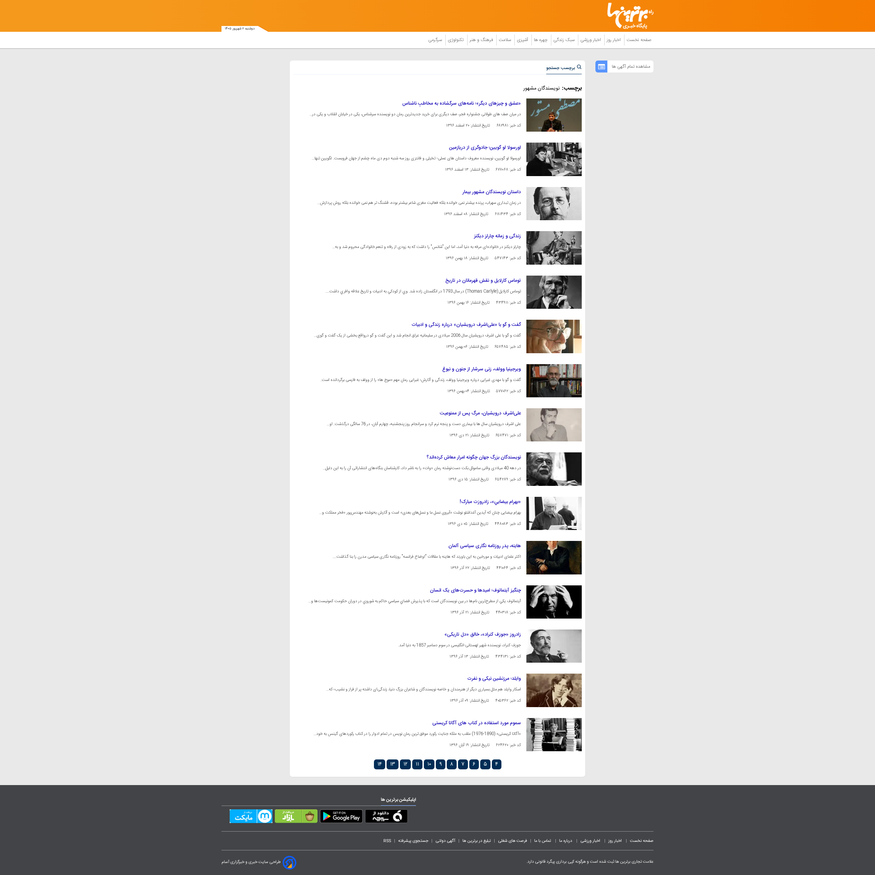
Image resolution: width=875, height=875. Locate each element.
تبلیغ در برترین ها (476, 840)
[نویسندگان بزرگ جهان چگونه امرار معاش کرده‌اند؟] (554, 469)
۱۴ (379, 764)
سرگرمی (435, 40)
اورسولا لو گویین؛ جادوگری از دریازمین (485, 147)
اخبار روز (614, 40)
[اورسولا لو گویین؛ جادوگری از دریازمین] (554, 159)
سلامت (505, 40)
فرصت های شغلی (512, 840)
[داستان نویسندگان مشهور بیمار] (554, 203)
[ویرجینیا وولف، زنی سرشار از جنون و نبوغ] (554, 380)
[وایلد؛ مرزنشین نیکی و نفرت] (554, 690)
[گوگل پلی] (341, 817)
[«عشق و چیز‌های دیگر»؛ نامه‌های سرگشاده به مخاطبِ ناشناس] (554, 115)
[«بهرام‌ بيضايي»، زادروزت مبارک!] (554, 513)
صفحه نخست (639, 40)
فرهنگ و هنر (482, 40)
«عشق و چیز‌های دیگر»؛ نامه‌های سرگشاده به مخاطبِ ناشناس (461, 103)
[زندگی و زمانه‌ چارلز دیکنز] (554, 247)
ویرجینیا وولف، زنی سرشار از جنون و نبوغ (481, 369)
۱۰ (429, 764)
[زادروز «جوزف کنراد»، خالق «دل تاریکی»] (554, 646)
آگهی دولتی (445, 840)
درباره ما (566, 840)
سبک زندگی (564, 40)
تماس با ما (543, 840)
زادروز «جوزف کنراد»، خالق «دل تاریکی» (482, 634)
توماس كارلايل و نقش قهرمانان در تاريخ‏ (483, 280)
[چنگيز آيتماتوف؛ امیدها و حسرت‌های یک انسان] (554, 602)
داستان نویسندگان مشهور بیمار (491, 192)
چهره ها (541, 40)
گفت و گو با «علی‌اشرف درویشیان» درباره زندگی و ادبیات (466, 325)
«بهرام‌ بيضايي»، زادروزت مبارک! (490, 502)
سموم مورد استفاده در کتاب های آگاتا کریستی (476, 723)
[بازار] (296, 817)
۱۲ (405, 764)
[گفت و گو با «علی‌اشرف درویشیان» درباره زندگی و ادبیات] (554, 336)
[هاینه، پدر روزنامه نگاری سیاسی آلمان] (554, 557)
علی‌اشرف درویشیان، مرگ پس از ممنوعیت (480, 413)
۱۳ (392, 764)
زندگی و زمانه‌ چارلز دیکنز (497, 236)
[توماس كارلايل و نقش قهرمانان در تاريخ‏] (554, 292)
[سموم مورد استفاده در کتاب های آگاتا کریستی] (554, 734)
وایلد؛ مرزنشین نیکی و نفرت (494, 678)
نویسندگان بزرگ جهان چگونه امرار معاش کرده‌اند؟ (474, 457)
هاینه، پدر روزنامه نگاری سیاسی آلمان (484, 546)
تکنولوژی (456, 40)
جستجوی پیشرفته (413, 840)
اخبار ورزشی (591, 40)
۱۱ (417, 764)
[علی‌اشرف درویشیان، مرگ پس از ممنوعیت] (554, 424)
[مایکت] (251, 817)
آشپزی (523, 40)
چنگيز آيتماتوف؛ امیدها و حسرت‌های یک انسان (475, 590)
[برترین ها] (628, 16)
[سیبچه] (386, 817)
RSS (387, 840)
